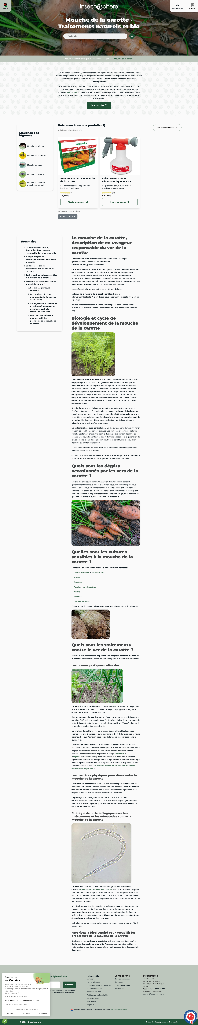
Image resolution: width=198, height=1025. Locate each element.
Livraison (90, 979)
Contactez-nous (93, 998)
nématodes (72, 92)
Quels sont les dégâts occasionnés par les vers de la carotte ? (40, 268)
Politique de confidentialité (97, 995)
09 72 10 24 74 (160, 989)
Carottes (78, 582)
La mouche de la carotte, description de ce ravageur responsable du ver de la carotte (41, 250)
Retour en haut (68, 216)
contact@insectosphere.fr (153, 994)
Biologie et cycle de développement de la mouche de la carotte (41, 259)
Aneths (77, 592)
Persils (77, 587)
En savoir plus (99, 105)
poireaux (120, 753)
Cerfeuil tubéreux (82, 601)
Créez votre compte (122, 985)
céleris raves (98, 572)
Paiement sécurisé (94, 992)
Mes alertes (119, 988)
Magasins (90, 1005)
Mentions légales (93, 982)
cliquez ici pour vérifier (119, 1009)
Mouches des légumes (29, 134)
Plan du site (91, 1001)
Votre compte (122, 976)
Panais (77, 577)
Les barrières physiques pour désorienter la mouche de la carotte (43, 297)
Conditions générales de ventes (99, 985)
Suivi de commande (122, 979)
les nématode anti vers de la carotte (95, 889)
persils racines (89, 587)
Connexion (119, 982)
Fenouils (77, 596)
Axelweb (167, 1022)
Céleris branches (81, 572)
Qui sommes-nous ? (94, 988)
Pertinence (167, 127)
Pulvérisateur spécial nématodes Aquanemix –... (117, 180)
